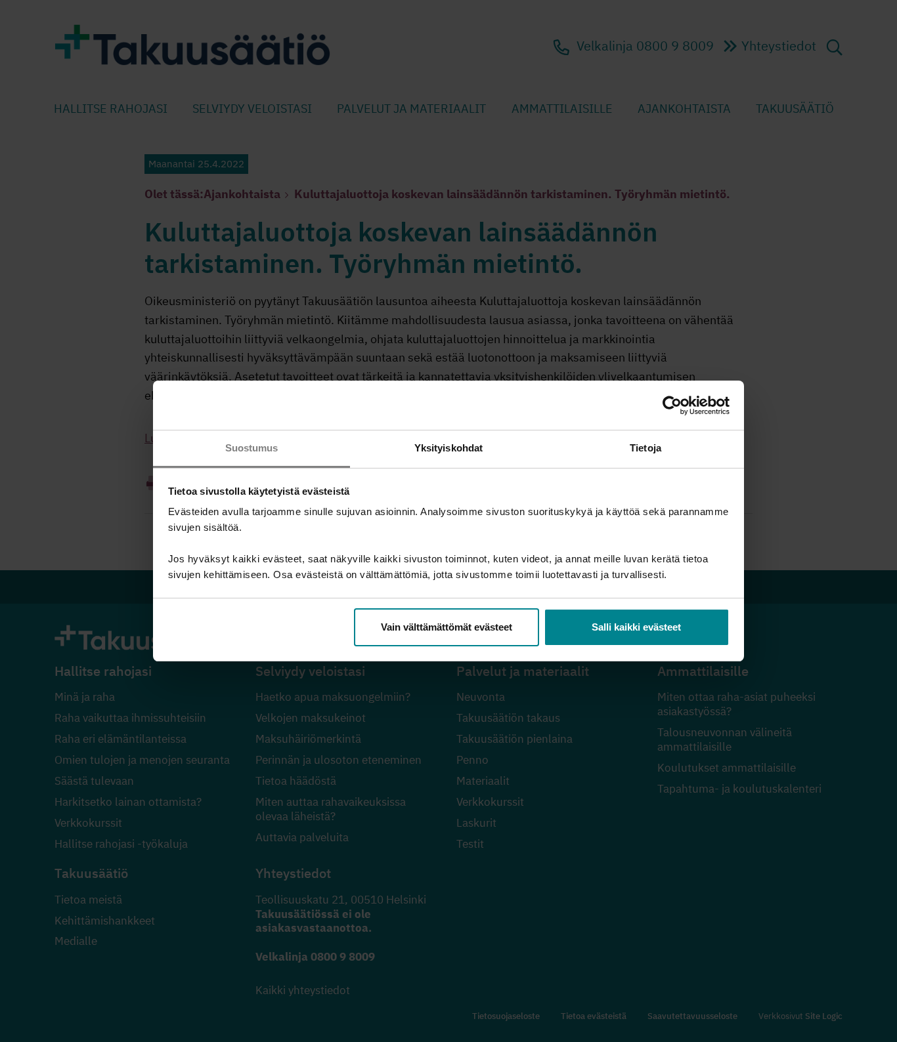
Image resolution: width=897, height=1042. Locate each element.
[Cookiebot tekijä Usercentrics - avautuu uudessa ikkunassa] (672, 405)
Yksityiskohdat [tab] (448, 447)
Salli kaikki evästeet (636, 627)
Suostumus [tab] (251, 447)
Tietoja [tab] (645, 447)
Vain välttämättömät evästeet (446, 627)
